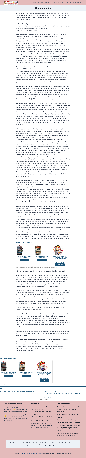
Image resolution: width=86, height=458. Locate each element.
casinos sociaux (31, 444)
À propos (37, 397)
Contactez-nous (38, 409)
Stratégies (36, 2)
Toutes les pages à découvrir (42, 416)
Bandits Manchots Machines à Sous (32, 453)
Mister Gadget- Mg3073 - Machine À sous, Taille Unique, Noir (24, 257)
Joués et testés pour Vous (48, 2)
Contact (42, 397)
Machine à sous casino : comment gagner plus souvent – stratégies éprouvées (68, 409)
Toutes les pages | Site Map (50, 391)
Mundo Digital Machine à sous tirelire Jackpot (42, 257)
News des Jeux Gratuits (73, 2)
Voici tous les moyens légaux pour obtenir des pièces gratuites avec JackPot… (18, 391)
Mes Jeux (61, 2)
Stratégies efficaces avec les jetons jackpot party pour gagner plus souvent (62, 393)
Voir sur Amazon (24, 259)
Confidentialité (47, 397)
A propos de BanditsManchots (43, 407)
